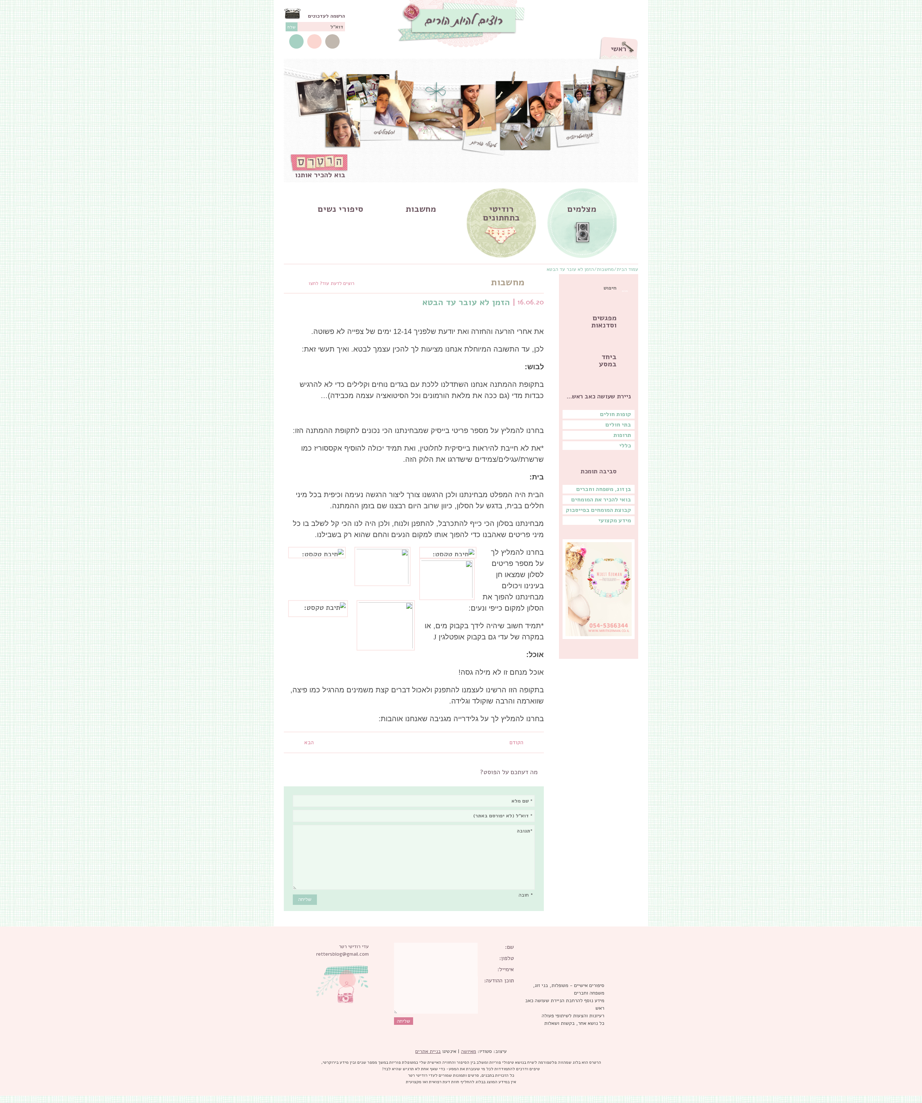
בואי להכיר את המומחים (601, 500)
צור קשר (332, 41)
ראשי (618, 49)
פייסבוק (296, 41)
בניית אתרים (428, 1051)
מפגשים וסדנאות (604, 321)
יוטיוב (314, 41)
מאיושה (468, 1051)
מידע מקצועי (614, 520)
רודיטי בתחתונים (501, 213)
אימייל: (505, 969)
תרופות (622, 435)
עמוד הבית (627, 269)
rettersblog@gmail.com (342, 954)
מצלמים (581, 209)
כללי (625, 446)
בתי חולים (618, 425)
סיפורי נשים (340, 209)
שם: (509, 947)
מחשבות (421, 209)
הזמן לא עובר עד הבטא (570, 269)
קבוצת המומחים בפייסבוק (598, 510)
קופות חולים (615, 414)
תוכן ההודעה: (499, 980)
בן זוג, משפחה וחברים (603, 489)
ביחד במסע (608, 360)
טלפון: (506, 958)
